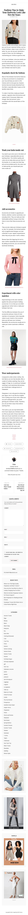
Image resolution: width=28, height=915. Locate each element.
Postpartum (7, 702)
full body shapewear (9, 661)
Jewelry (5, 674)
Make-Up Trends (8, 692)
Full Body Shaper (8, 659)
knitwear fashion (19, 448)
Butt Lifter (6, 633)
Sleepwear (6, 717)
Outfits (5, 697)
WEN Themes (19, 912)
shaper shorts (7, 707)
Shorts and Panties (8, 715)
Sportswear (7, 720)
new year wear (14, 451)
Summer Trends (8, 728)
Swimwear (6, 733)
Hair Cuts (6, 666)
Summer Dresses (8, 725)
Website (6, 544)
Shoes (5, 712)
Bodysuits (6, 628)
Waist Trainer (7, 745)
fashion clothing (8, 649)
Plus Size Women (8, 700)
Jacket (5, 671)
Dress (5, 643)
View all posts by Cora (14, 474)
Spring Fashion (7, 723)
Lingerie (6, 684)
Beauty (5, 620)
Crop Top (6, 641)
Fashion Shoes (7, 651)
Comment (6, 508)
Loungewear (7, 687)
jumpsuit (6, 677)
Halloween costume (8, 669)
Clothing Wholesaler (9, 636)
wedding (6, 751)
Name (5, 529)
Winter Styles (7, 753)
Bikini (5, 623)
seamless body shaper (9, 705)
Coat (5, 638)
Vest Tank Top (7, 743)
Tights (5, 738)
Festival (6, 656)
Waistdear (6, 748)
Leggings (6, 682)
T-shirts (6, 735)
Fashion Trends (18, 444)
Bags (5, 618)
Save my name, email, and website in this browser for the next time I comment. (13, 554)
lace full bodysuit (8, 679)
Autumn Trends (8, 615)
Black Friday (7, 626)
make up (6, 689)
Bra (5, 631)
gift (5, 664)
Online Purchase (8, 694)
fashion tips (8, 448)
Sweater (6, 730)
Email (5, 537)
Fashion (9, 444)
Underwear (6, 740)
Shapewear (6, 710)
